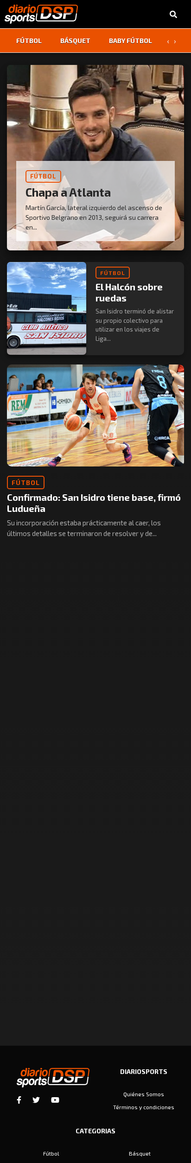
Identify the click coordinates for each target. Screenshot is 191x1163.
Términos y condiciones (143, 1107)
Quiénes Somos (143, 1094)
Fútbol (29, 41)
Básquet (75, 41)
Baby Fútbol (130, 41)
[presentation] (168, 41)
